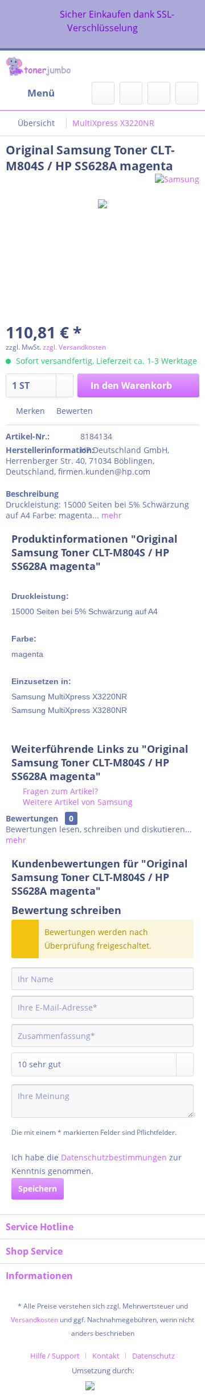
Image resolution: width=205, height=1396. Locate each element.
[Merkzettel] (131, 93)
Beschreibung (32, 493)
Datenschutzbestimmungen (114, 1157)
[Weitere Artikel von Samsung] (177, 184)
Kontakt (106, 1356)
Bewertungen (32, 818)
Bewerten (73, 410)
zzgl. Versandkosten (74, 347)
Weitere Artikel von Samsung (76, 801)
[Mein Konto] (158, 93)
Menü (41, 92)
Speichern (37, 1188)
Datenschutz (153, 1356)
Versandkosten (34, 1319)
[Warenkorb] (186, 93)
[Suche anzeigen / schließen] (103, 93)
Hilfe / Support (55, 1356)
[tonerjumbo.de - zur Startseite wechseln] (38, 66)
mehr (110, 515)
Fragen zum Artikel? (59, 791)
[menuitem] (30, 93)
